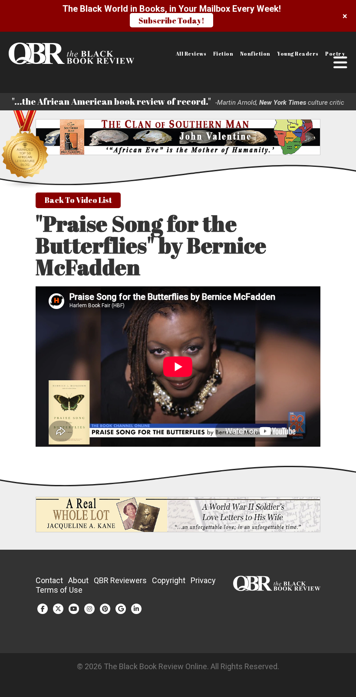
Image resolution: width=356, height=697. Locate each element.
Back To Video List (78, 200)
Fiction (223, 54)
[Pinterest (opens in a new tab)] (105, 609)
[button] (340, 62)
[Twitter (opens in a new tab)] (58, 609)
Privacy (203, 580)
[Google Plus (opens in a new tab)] (120, 609)
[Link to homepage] (46, 53)
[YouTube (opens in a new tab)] (74, 609)
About (78, 580)
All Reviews (191, 54)
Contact (49, 580)
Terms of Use (59, 589)
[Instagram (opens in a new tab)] (89, 609)
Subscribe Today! (171, 20)
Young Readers (298, 54)
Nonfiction (255, 54)
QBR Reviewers (120, 580)
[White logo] (276, 588)
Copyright (168, 580)
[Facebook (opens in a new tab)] (42, 609)
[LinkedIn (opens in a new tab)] (136, 609)
